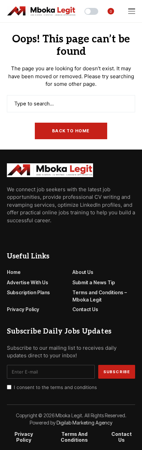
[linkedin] (48, 235)
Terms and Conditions (74, 437)
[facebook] (9, 235)
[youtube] (29, 235)
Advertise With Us (27, 282)
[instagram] (39, 235)
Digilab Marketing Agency (84, 423)
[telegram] (19, 235)
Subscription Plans (28, 292)
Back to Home (71, 130)
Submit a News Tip (93, 282)
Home (14, 272)
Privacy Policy (23, 309)
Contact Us (85, 309)
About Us (82, 272)
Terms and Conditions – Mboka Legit (99, 296)
